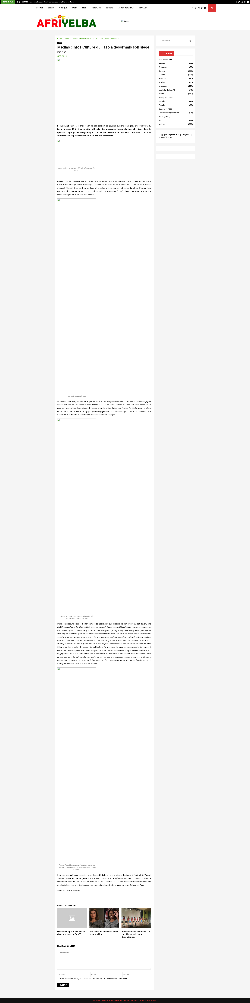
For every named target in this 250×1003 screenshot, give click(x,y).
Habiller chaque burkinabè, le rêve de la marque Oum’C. (71, 933)
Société (109, 8)
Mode (84, 8)
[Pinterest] (202, 7)
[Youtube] (205, 7)
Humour (162, 78)
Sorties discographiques (169, 112)
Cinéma (51, 8)
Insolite (162, 82)
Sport (74, 8)
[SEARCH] (190, 40)
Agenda (162, 63)
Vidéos (162, 124)
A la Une (162, 59)
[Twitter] (196, 7)
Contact (143, 8)
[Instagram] (199, 7)
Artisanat (163, 67)
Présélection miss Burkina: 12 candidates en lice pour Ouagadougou (135, 934)
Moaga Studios (165, 137)
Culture (162, 74)
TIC (160, 120)
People (162, 101)
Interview (96, 8)
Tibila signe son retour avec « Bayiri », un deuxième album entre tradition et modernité (53, 2)
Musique (63, 8)
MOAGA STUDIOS (151, 1000)
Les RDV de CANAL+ (126, 8)
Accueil (39, 8)
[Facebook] (193, 7)
